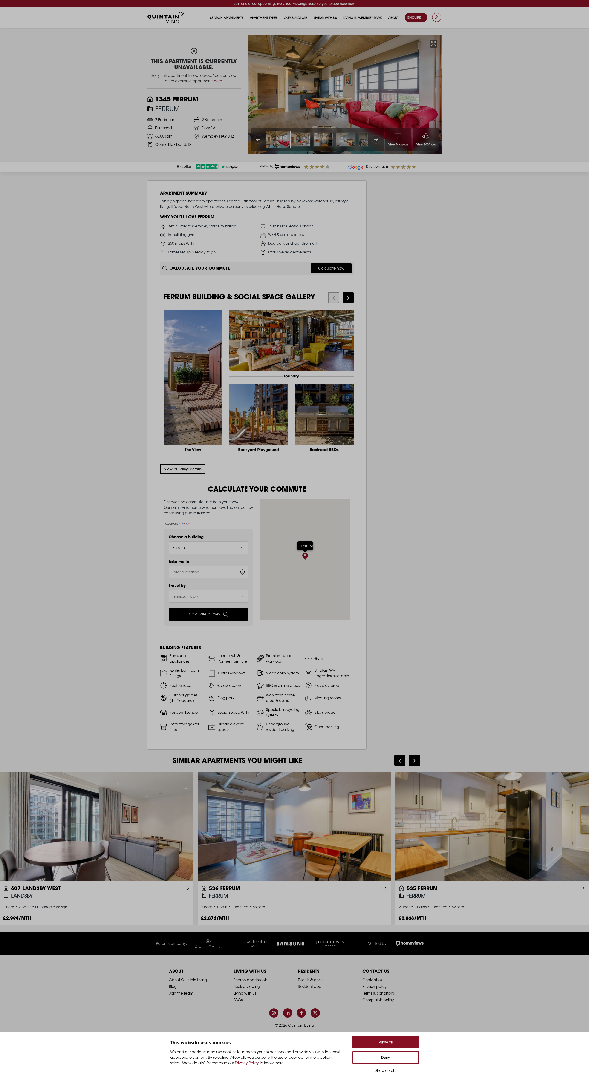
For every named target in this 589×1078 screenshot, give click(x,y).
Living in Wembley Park (362, 18)
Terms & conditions (378, 993)
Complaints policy (378, 1000)
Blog (173, 986)
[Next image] (376, 139)
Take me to (179, 561)
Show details (385, 1070)
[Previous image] (258, 139)
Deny (385, 1057)
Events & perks (310, 979)
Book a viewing (247, 986)
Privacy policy (374, 986)
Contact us (372, 979)
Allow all (386, 1042)
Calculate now (331, 268)
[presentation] (333, 297)
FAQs (238, 1000)
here (218, 81)
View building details (183, 469)
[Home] (165, 17)
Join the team (181, 993)
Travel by (177, 585)
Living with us (325, 18)
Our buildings (295, 18)
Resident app (309, 986)
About (393, 18)
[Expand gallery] (433, 44)
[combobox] (208, 572)
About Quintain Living (188, 979)
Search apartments (226, 18)
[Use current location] (242, 572)
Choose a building (186, 536)
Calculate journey (204, 614)
